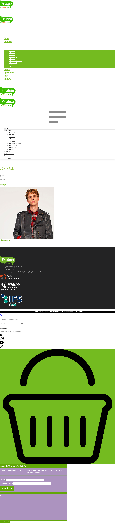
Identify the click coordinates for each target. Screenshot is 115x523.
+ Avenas (12, 137)
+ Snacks (12, 141)
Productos (7, 130)
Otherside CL (80, 311)
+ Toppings (13, 139)
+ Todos (12, 132)
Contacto (7, 158)
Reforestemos (9, 154)
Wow (6, 156)
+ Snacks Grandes (15, 143)
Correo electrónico (6, 483)
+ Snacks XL (13, 145)
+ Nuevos (12, 135)
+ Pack (11, 150)
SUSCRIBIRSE (5, 521)
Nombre (2, 480)
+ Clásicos (13, 147)
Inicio (6, 128)
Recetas (7, 152)
